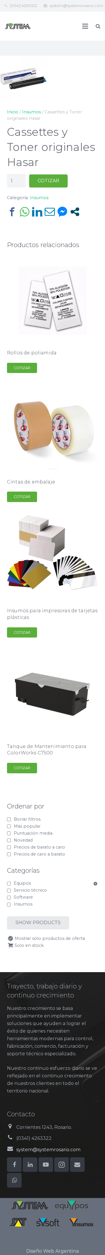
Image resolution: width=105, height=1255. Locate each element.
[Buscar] (98, 26)
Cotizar (48, 180)
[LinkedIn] (30, 1164)
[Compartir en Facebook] (12, 212)
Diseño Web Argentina (52, 1251)
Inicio (12, 112)
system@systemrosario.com (76, 5)
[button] (95, 64)
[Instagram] (61, 1164)
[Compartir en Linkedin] (37, 212)
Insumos (31, 112)
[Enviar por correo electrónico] (50, 212)
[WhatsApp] (14, 1180)
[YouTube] (45, 1164)
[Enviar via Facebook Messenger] (62, 212)
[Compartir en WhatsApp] (25, 212)
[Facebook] (14, 1164)
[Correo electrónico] (77, 1164)
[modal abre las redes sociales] (75, 212)
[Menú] (85, 26)
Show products (38, 922)
